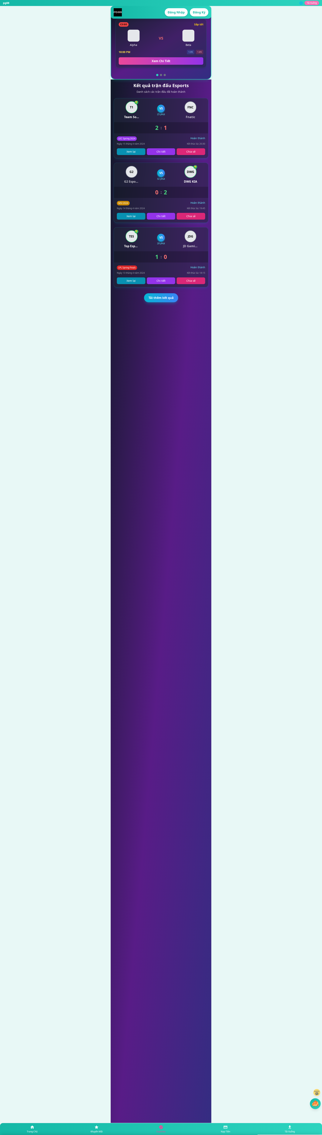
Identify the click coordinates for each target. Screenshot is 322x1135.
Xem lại (131, 151)
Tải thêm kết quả (161, 298)
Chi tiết (161, 151)
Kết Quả (161, 61)
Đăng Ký (199, 12)
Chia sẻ (190, 151)
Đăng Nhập (176, 12)
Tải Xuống (312, 2)
